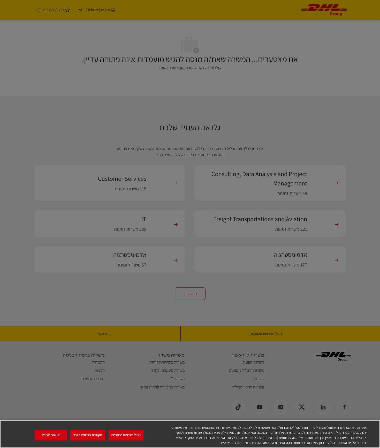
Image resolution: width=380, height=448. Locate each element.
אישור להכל (51, 435)
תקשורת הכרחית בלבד (87, 435)
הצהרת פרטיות (251, 442)
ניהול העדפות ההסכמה (126, 435)
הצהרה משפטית (231, 442)
